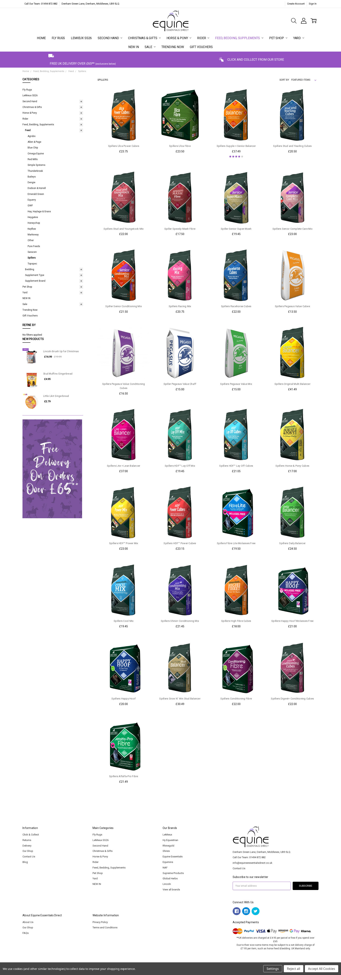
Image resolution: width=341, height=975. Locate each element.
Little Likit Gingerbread (56, 396)
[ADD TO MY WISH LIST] (143, 107)
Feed (28, 130)
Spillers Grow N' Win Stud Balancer (179, 698)
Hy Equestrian (170, 840)
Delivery (26, 845)
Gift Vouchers (201, 47)
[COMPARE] (143, 101)
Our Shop (27, 850)
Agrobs (32, 136)
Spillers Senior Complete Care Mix (292, 228)
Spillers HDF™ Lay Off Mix (180, 465)
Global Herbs (170, 878)
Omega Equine (36, 153)
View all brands (171, 889)
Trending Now (172, 47)
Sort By (284, 79)
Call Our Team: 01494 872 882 (40, 3)
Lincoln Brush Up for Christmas (61, 351)
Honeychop (34, 223)
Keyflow (32, 228)
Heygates (33, 217)
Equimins (168, 862)
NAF (165, 867)
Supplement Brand (35, 280)
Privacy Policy (100, 922)
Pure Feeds (34, 246)
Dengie (31, 182)
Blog (25, 862)
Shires (166, 850)
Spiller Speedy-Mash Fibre (179, 228)
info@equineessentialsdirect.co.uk (252, 862)
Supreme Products (173, 873)
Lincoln (167, 884)
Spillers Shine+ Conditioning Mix (180, 620)
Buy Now (123, 133)
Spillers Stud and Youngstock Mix (123, 228)
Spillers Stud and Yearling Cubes (292, 145)
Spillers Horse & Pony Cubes (292, 465)
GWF (30, 205)
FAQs (25, 933)
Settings (273, 969)
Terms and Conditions (105, 927)
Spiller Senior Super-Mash (236, 228)
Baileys (32, 176)
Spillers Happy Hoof (123, 698)
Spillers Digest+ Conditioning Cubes (292, 698)
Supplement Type (34, 275)
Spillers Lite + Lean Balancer (123, 465)
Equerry (32, 199)
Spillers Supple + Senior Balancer (236, 145)
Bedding (29, 269)
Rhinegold (168, 845)
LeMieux (167, 834)
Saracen (32, 252)
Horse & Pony (178, 38)
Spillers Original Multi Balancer (292, 383)
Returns (26, 840)
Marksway (33, 234)
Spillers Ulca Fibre (180, 145)
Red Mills (33, 159)
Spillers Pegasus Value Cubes (292, 306)
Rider (202, 38)
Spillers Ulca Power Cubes (123, 145)
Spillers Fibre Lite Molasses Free (236, 543)
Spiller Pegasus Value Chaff (180, 383)
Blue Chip (33, 147)
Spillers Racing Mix (180, 306)
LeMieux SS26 (81, 38)
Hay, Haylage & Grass (39, 211)
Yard (297, 38)
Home (41, 38)
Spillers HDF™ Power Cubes (180, 543)
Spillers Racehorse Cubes (236, 306)
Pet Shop (277, 38)
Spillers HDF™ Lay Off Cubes (236, 465)
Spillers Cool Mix (123, 620)
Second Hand (109, 38)
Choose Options (236, 686)
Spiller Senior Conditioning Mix (123, 306)
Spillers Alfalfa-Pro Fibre (123, 776)
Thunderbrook (35, 171)
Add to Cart (123, 125)
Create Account (296, 3)
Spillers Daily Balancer (292, 543)
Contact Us (28, 856)
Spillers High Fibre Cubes (236, 620)
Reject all (293, 969)
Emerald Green (36, 194)
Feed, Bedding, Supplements (238, 38)
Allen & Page (34, 142)
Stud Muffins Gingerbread (57, 373)
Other (31, 240)
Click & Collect (30, 834)
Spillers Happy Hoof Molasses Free (292, 620)
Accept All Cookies (321, 969)
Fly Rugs (58, 38)
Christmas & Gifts (143, 38)
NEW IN (133, 47)
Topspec (32, 263)
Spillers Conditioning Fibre (236, 698)
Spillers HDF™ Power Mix (123, 543)
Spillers (32, 257)
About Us (27, 922)
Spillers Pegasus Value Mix (236, 383)
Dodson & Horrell (37, 188)
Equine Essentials (173, 856)
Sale (149, 47)
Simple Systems (36, 165)
